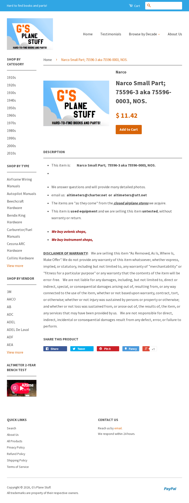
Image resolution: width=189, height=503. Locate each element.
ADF (10, 337)
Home (88, 34)
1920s (11, 85)
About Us (175, 34)
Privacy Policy (16, 447)
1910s (11, 77)
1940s (11, 100)
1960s (11, 115)
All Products (14, 441)
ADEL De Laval (18, 329)
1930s (11, 92)
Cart (136, 6)
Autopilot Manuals (21, 193)
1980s (11, 130)
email (118, 428)
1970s (11, 123)
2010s (11, 153)
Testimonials (110, 34)
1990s (11, 138)
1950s (11, 108)
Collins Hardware (20, 258)
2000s (11, 145)
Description (54, 152)
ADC (10, 314)
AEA (10, 344)
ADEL (11, 322)
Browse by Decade (143, 34)
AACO (11, 299)
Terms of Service (18, 467)
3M (9, 291)
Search (11, 428)
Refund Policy (16, 454)
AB (9, 306)
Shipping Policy (17, 460)
